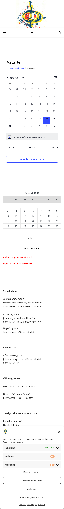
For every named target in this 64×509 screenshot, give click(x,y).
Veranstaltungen (17, 68)
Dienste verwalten (31, 472)
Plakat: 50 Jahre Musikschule (18, 257)
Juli (13, 147)
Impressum (40, 504)
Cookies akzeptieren (32, 480)
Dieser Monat (33, 147)
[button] (59, 431)
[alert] (32, 136)
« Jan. (31, 237)
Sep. (54, 147)
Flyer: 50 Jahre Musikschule (17, 263)
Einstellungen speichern (32, 497)
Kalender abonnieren (30, 159)
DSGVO (30, 504)
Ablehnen (32, 489)
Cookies (22, 504)
